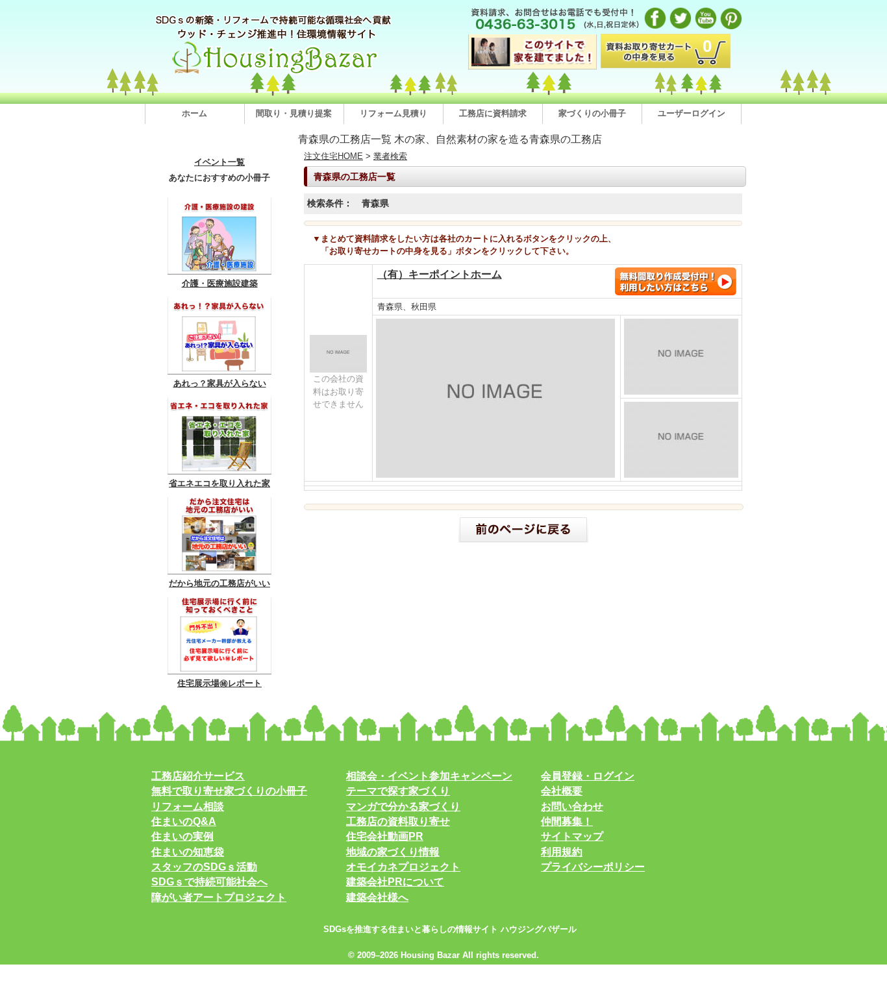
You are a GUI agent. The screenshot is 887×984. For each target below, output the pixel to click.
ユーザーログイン (691, 113)
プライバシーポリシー (593, 866)
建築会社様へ (377, 897)
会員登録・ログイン (587, 775)
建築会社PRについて (395, 881)
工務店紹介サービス (198, 775)
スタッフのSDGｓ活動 (204, 866)
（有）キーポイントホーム (439, 274)
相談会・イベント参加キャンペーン (429, 775)
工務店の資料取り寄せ (398, 821)
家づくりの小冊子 (592, 113)
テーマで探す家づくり (398, 790)
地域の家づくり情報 (393, 851)
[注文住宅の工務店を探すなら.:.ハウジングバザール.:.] (274, 74)
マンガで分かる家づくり (403, 806)
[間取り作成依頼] (675, 293)
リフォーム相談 (187, 806)
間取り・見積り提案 (294, 113)
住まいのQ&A (183, 821)
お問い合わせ (572, 806)
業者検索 (390, 156)
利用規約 (561, 851)
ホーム (194, 113)
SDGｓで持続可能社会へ (209, 881)
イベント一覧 (219, 162)
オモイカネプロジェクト (403, 866)
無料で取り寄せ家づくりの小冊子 (229, 790)
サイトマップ (572, 836)
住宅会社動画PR (384, 836)
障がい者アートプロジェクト (218, 897)
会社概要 (561, 790)
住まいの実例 (182, 836)
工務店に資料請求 (493, 113)
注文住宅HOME (333, 156)
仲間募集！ (567, 821)
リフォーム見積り (393, 113)
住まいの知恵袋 (187, 851)
